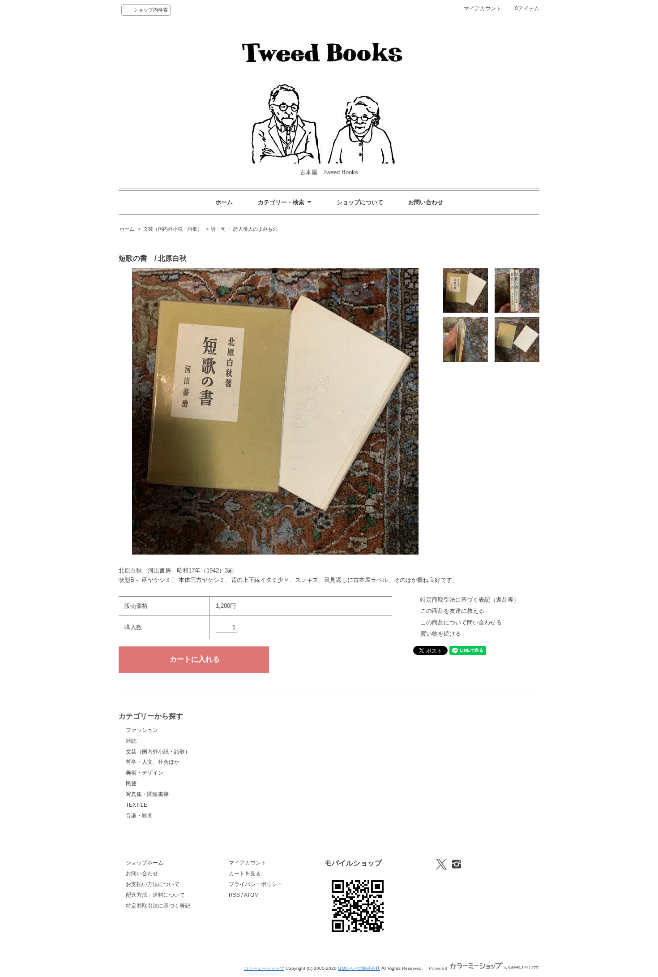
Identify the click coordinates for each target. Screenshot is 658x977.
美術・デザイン (144, 773)
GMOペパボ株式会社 (359, 968)
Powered (439, 968)
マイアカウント (482, 8)
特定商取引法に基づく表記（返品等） (469, 599)
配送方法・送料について (155, 895)
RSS (234, 895)
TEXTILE (136, 805)
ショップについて (360, 202)
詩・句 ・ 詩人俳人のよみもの (244, 229)
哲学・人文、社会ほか (152, 762)
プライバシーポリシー (255, 884)
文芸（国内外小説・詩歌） (172, 229)
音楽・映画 (139, 816)
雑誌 (131, 741)
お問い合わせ (425, 202)
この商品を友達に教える (452, 610)
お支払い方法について (152, 884)
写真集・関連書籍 (147, 794)
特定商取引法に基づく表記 (158, 906)
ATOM (251, 895)
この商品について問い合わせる (461, 622)
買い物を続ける (440, 633)
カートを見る (245, 873)
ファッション (142, 730)
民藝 (131, 783)
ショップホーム (144, 863)
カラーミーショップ (264, 968)
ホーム (224, 202)
